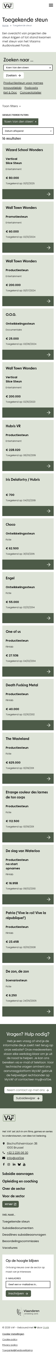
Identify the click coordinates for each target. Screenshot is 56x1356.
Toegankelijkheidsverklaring (17, 1350)
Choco (10, 524)
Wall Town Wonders (21, 207)
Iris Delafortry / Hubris (23, 479)
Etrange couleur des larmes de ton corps (27, 794)
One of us (13, 631)
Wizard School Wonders (24, 150)
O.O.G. (11, 314)
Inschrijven (16, 1293)
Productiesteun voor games (23, 83)
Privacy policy (10, 1345)
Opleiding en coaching (20, 1181)
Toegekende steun (16, 1221)
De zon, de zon (17, 971)
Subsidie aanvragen (17, 1173)
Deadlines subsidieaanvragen (24, 1235)
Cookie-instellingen (13, 1334)
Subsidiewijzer (25, 1098)
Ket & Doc (10, 93)
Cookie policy (9, 1339)
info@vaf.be (15, 1158)
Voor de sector (13, 1196)
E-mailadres (13, 1278)
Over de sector (13, 1188)
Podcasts (31, 88)
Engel (10, 578)
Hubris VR (13, 426)
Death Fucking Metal (22, 685)
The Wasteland (17, 738)
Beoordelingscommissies (20, 1241)
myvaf (9, 1204)
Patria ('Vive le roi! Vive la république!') (26, 915)
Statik (46, 1327)
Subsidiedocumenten (17, 1228)
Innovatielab (12, 88)
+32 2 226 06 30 (17, 1153)
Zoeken (11, 75)
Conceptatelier (30, 93)
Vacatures (10, 1248)
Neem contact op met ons (26, 1090)
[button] (51, 5)
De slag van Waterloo (23, 851)
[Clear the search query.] (50, 67)
